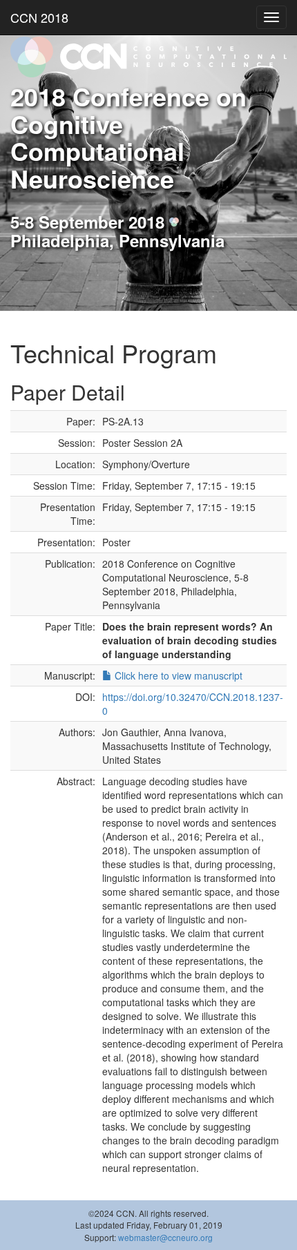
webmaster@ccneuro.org (165, 1237)
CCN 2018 (39, 17)
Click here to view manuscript (177, 675)
